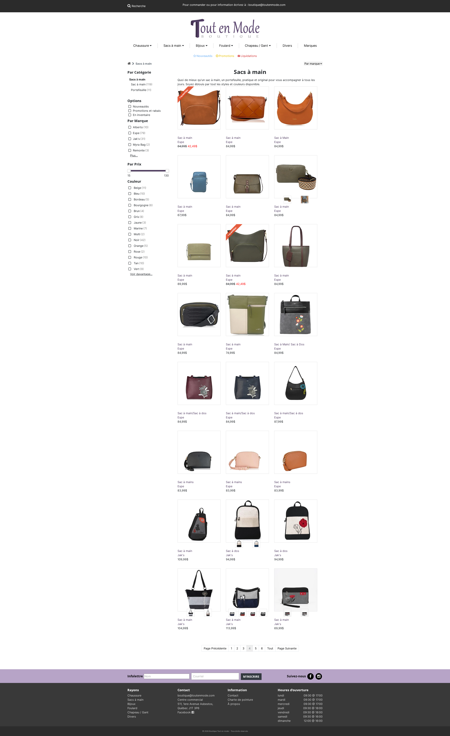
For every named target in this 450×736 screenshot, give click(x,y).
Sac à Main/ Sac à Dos (289, 344)
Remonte (141, 150)
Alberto (141, 127)
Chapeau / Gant (256, 45)
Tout (270, 648)
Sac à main (141, 84)
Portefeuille (141, 90)
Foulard (224, 45)
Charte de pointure (240, 699)
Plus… (134, 155)
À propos (234, 704)
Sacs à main (172, 45)
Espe (139, 133)
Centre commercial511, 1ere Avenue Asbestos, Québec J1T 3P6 (195, 704)
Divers (287, 45)
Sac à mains (186, 482)
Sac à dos (232, 551)
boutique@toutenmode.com (196, 695)
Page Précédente (215, 648)
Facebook (185, 712)
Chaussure (141, 45)
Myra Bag (141, 144)
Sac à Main (281, 137)
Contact (233, 695)
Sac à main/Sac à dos (192, 413)
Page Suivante (287, 648)
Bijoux (200, 45)
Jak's (139, 139)
